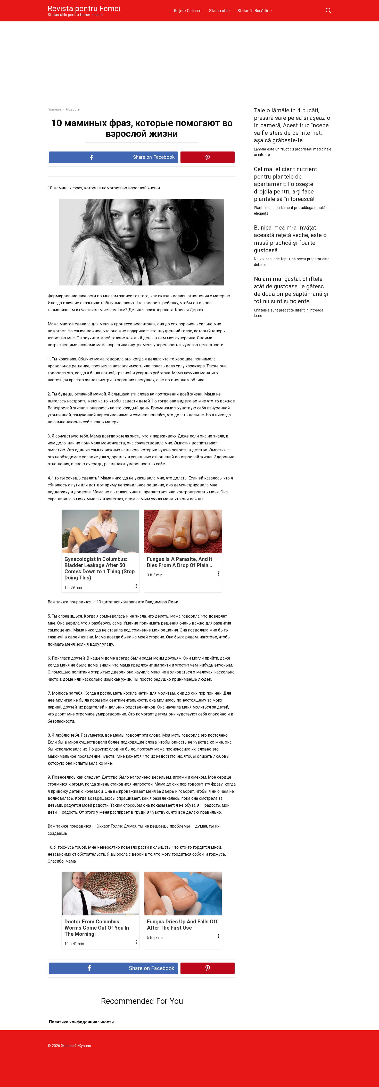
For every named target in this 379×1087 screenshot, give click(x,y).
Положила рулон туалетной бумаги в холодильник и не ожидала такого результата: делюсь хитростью (91, 1029)
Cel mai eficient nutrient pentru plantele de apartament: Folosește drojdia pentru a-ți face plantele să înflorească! (285, 184)
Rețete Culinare (187, 10)
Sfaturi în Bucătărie (254, 10)
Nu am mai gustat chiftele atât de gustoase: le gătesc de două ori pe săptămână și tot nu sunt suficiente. (291, 290)
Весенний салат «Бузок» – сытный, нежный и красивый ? (191, 1028)
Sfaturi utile (219, 10)
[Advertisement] (189, 60)
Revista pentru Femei (84, 8)
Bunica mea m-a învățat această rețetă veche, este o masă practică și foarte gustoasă (290, 239)
